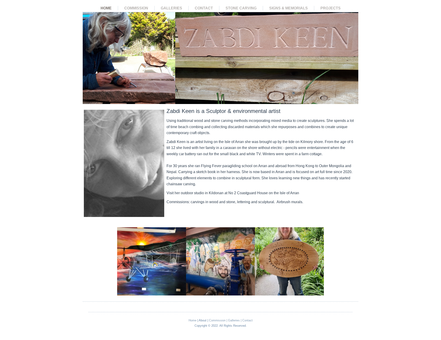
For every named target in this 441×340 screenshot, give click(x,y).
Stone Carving (241, 8)
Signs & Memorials (288, 8)
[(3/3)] (289, 261)
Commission (136, 8)
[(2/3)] (220, 261)
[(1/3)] (151, 261)
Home (106, 8)
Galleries (171, 8)
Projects (330, 8)
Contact (204, 8)
